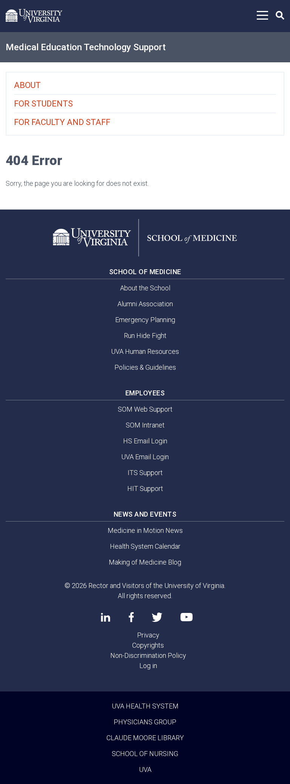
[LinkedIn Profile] (105, 617)
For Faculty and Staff (62, 122)
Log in (148, 666)
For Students (43, 103)
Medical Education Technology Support (86, 47)
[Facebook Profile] (131, 617)
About (27, 85)
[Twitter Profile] (157, 617)
